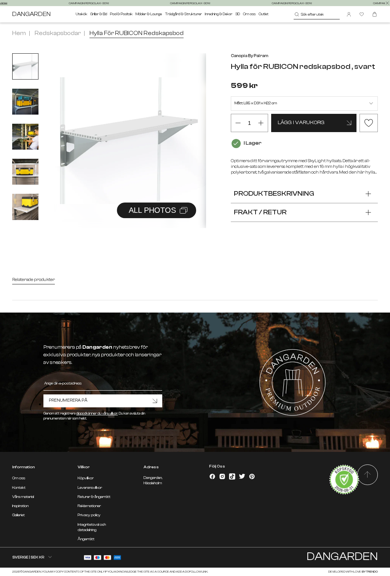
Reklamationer (89, 506)
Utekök (81, 14)
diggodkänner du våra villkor (97, 413)
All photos (152, 210)
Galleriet (18, 515)
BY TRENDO (369, 571)
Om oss (249, 14)
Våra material (23, 497)
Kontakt (19, 487)
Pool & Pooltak (121, 14)
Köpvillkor (86, 478)
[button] (190, 132)
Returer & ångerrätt (94, 497)
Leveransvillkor (90, 487)
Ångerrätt (86, 539)
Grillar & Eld (98, 14)
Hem (19, 33)
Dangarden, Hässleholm (153, 480)
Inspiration (20, 506)
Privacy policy (89, 515)
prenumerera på (68, 400)
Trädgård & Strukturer (183, 14)
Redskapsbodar (58, 33)
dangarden (31, 14)
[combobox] (317, 14)
